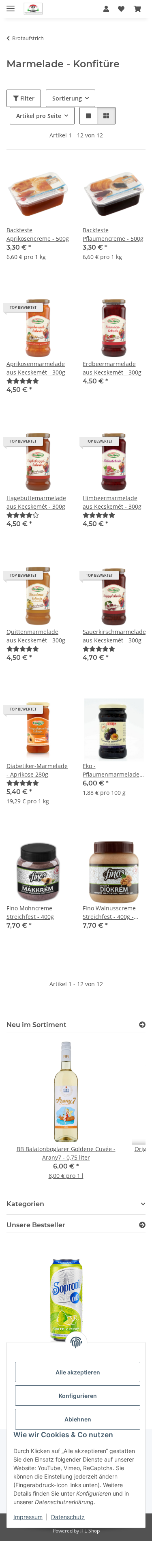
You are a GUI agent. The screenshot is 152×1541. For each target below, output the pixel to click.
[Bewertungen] (22, 381)
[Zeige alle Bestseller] (142, 1225)
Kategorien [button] (25, 1204)
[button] (106, 9)
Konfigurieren (78, 1395)
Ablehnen (77, 1419)
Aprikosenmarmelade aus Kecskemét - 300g (35, 368)
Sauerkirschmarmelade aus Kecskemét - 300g (114, 636)
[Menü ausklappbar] (10, 5)
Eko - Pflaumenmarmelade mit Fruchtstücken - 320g (111, 770)
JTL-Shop (90, 1530)
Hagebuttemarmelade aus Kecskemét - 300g (36, 502)
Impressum (28, 1516)
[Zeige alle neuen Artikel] (142, 1025)
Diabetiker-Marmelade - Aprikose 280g (37, 770)
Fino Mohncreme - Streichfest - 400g (31, 912)
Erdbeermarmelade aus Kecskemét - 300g (112, 368)
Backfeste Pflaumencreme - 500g (113, 234)
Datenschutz (68, 1516)
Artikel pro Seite (38, 116)
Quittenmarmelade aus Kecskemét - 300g (35, 636)
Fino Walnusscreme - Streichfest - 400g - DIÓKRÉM (111, 912)
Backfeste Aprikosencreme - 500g (37, 234)
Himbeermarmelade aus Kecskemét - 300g (112, 502)
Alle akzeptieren (78, 1372)
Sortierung (67, 98)
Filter (26, 98)
